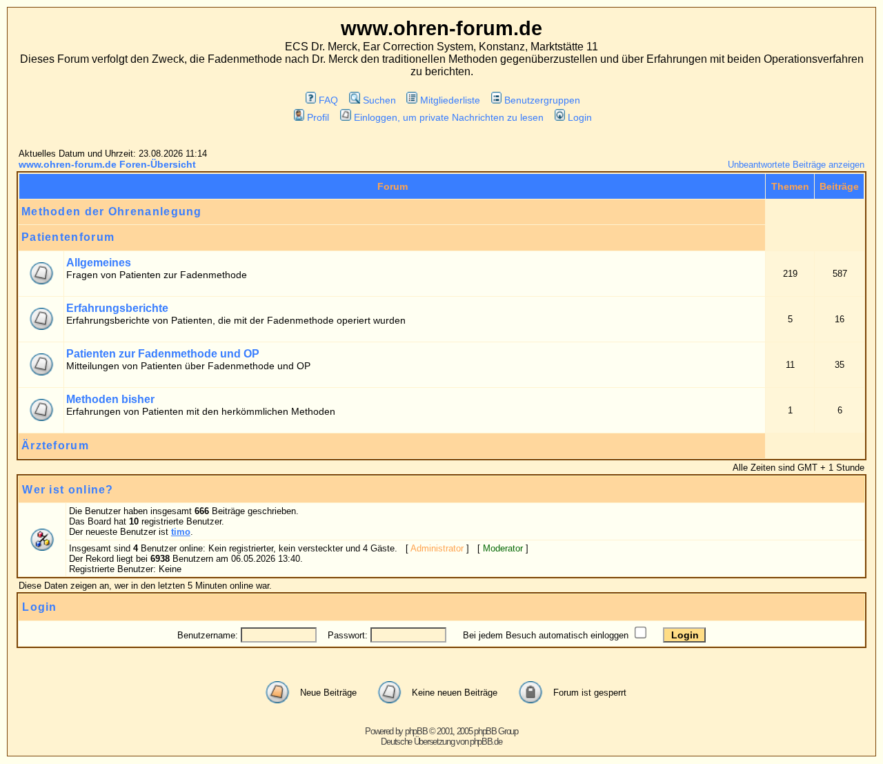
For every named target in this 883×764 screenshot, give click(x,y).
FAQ (328, 100)
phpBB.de (486, 741)
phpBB (416, 731)
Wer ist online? (68, 490)
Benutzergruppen (542, 100)
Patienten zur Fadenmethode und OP (162, 354)
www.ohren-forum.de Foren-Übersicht (107, 164)
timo (180, 532)
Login (580, 117)
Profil (318, 117)
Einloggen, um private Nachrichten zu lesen (448, 117)
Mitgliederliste (450, 100)
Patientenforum (68, 237)
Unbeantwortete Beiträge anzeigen (796, 164)
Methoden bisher (110, 399)
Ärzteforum (55, 445)
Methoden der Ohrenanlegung (111, 211)
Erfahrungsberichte (117, 308)
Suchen (379, 100)
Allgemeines (98, 262)
